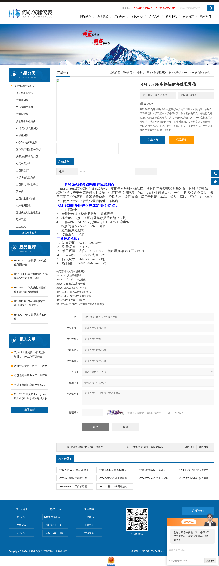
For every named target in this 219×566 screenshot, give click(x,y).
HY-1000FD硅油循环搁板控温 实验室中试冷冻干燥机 (31, 276)
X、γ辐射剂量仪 (24, 107)
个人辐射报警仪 (24, 93)
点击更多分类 (29, 232)
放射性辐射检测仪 (24, 85)
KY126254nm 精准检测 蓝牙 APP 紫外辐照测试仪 (116, 470)
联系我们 (205, 16)
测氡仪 (19, 191)
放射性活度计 (23, 170)
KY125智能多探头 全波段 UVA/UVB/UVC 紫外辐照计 (156, 470)
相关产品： (65, 458)
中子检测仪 (22, 135)
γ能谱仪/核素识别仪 (26, 142)
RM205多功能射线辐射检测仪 (87, 447)
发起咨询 (210, 560)
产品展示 (119, 16)
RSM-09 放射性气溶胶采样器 (147, 447)
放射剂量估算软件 (25, 198)
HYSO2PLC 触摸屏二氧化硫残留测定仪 (30, 262)
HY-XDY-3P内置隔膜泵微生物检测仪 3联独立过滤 (29, 303)
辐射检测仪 (22, 100)
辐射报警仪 (22, 114)
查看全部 (29, 409)
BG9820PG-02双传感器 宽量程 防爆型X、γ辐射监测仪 (76, 486)
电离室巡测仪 (23, 163)
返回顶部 (189, 447)
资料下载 (171, 16)
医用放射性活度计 (55, 525)
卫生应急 (21, 226)
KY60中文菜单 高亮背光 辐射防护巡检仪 (76, 478)
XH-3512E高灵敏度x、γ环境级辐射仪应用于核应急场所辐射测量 (30, 396)
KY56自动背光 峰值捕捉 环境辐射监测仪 (116, 478)
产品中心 (139, 72)
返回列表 (203, 447)
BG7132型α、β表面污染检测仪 (115, 486)
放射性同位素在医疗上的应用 (30, 375)
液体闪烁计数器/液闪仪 (28, 149)
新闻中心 (137, 16)
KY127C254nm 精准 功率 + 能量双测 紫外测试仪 (76, 470)
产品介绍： (65, 161)
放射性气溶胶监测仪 (27, 184)
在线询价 (152, 139)
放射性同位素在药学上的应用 (30, 365)
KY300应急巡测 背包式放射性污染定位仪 (196, 470)
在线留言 (188, 16)
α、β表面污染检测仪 (27, 128)
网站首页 (85, 16)
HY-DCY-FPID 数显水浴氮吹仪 (30, 316)
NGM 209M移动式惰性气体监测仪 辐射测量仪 (56, 517)
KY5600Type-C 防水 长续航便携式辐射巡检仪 (156, 478)
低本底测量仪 (23, 205)
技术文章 (154, 16)
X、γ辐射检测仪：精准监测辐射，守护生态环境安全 (29, 354)
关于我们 (102, 16)
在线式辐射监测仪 (25, 177)
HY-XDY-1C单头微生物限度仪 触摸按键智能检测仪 (30, 289)
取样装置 (21, 219)
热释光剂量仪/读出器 (27, 156)
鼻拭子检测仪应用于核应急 (29, 384)
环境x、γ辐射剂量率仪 (56, 533)
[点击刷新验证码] (115, 412)
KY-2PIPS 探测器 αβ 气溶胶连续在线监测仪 (196, 478)
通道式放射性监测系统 (28, 212)
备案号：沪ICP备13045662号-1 (148, 551)
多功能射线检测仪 (25, 121)
